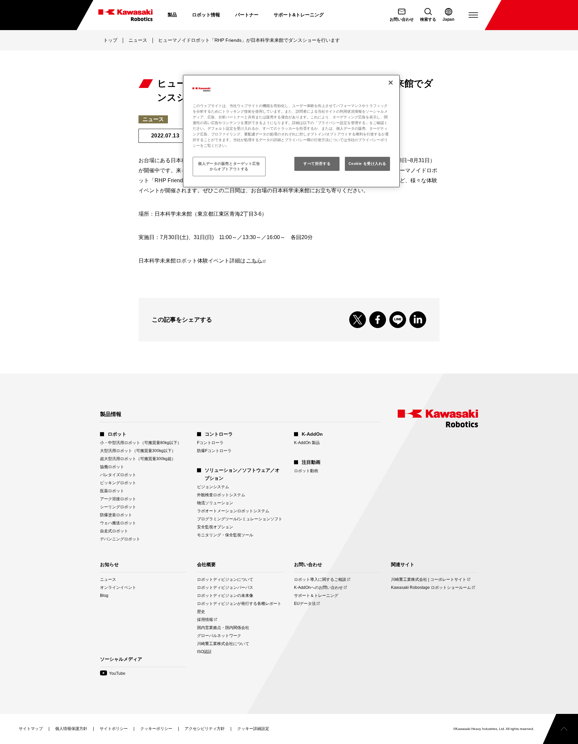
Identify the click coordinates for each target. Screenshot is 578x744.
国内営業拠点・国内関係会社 (223, 627)
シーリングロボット (118, 507)
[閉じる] (390, 82)
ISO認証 (204, 651)
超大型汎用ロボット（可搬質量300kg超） (138, 458)
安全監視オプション (215, 527)
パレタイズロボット (118, 474)
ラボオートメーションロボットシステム (233, 511)
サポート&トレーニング (299, 14)
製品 (172, 14)
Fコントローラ (210, 442)
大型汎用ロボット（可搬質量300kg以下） (138, 450)
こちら (256, 260)
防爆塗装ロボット (116, 515)
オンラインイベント (118, 587)
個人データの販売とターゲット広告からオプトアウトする (229, 166)
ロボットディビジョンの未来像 (225, 595)
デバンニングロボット (120, 539)
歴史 (201, 611)
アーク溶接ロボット (118, 499)
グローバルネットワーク (219, 635)
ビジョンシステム (213, 487)
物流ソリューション (215, 503)
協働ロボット (112, 466)
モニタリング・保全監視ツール (225, 535)
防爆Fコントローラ (214, 450)
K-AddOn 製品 (307, 442)
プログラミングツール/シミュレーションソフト (239, 519)
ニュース (137, 40)
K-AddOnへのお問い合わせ (318, 588)
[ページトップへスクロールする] (560, 729)
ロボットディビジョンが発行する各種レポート (239, 603)
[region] (291, 131)
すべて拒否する (316, 164)
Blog (104, 595)
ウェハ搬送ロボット (118, 523)
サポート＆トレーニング (316, 595)
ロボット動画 (306, 470)
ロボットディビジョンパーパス (225, 587)
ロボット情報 (206, 14)
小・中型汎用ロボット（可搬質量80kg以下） (140, 442)
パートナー (247, 14)
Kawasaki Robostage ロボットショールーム (431, 588)
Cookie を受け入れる (367, 164)
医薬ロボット (112, 491)
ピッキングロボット (118, 483)
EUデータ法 (305, 604)
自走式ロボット (114, 531)
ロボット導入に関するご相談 (320, 579)
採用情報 (205, 620)
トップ (110, 40)
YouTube (112, 673)
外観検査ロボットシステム (221, 495)
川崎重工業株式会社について (223, 643)
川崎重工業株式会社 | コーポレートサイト (428, 579)
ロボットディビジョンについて (225, 579)
